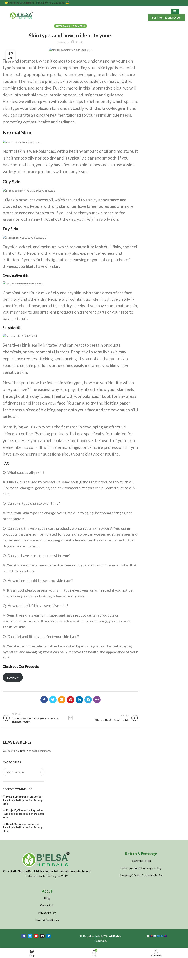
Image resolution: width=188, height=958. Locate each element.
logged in (23, 750)
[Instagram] (42, 936)
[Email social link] (61, 699)
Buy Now (13, 677)
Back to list (70, 718)
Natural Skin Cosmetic (70, 26)
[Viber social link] (97, 699)
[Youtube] (36, 936)
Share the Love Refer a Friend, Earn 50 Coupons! (36, 2)
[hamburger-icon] (175, 11)
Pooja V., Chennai (16, 810)
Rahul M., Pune (15, 823)
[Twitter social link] (53, 699)
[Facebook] (23, 936)
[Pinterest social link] (70, 699)
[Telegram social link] (88, 699)
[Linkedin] (48, 936)
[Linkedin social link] (79, 699)
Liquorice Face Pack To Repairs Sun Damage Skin (23, 800)
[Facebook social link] (44, 699)
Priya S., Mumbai (16, 796)
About (47, 891)
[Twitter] (30, 936)
